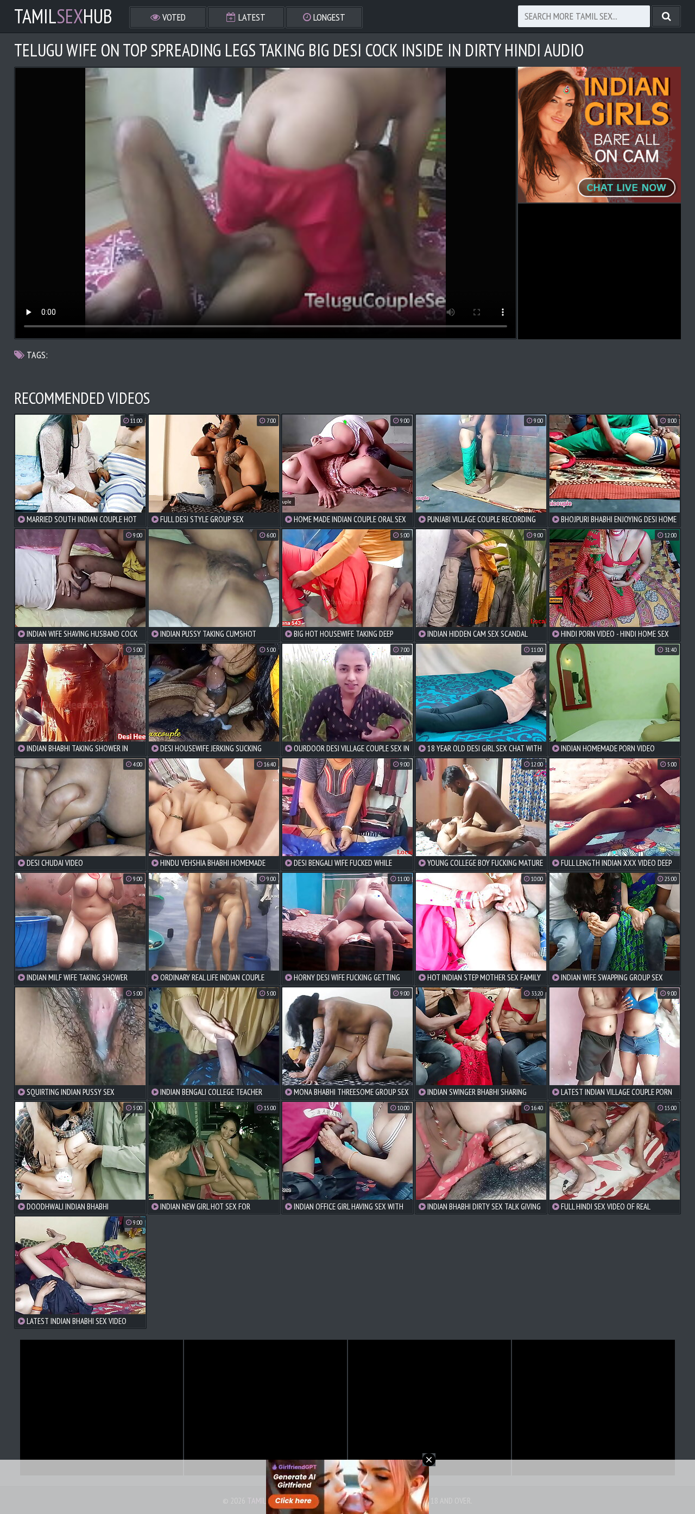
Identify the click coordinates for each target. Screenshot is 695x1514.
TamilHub (63, 16)
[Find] (666, 16)
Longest (328, 17)
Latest (251, 17)
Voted (173, 17)
